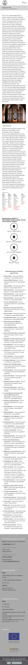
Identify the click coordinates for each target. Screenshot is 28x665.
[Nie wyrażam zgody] (26, 660)
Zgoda (8, 663)
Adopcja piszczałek (6, 7)
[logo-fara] (11, 2)
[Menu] (25, 2)
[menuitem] (22, 2)
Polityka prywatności (7, 551)
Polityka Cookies (6, 549)
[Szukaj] (22, 2)
